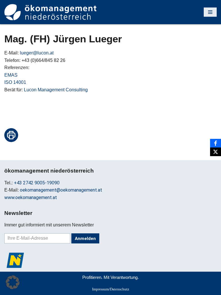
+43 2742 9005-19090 (37, 183)
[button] (12, 282)
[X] (215, 152)
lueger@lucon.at (37, 52)
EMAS (11, 75)
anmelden (85, 238)
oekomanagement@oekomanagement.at (61, 190)
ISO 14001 (15, 82)
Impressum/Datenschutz (110, 289)
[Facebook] (215, 143)
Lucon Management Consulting (56, 89)
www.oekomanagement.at (30, 197)
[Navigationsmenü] (210, 12)
